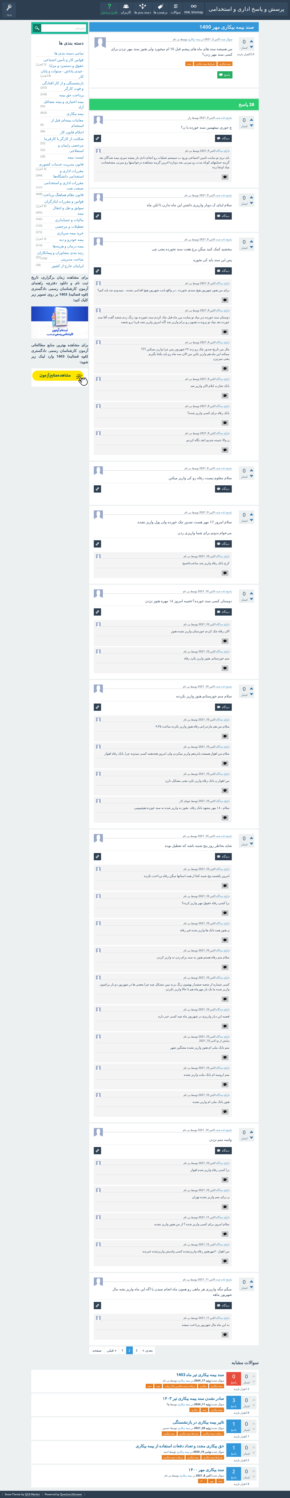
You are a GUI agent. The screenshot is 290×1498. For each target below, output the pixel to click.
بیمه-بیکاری (225, 63)
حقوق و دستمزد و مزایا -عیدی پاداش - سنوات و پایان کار (62, 71)
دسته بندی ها (142, 12)
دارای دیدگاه (223, 150)
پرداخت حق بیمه (71, 95)
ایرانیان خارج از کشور (67, 266)
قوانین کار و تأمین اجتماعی (64, 60)
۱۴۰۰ (202, 1481)
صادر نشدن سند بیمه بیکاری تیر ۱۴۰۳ (193, 1398)
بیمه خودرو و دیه (71, 239)
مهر (212, 1481)
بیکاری (203, 1386)
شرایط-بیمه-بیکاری (205, 63)
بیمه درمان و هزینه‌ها (68, 246)
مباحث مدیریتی (72, 259)
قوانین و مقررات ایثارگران (64, 201)
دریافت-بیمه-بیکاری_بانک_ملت (180, 1386)
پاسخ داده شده (223, 117)
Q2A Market (32, 1494)
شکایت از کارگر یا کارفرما (64, 139)
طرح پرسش (109, 12)
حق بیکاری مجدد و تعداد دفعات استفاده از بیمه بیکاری (180, 1445)
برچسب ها (160, 12)
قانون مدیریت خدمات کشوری (61, 164)
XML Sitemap (193, 12)
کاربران (126, 12)
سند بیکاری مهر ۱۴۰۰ (206, 1469)
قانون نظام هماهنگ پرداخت (63, 195)
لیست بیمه (76, 157)
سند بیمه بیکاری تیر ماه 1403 (200, 1374)
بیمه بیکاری (194, 39)
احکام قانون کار (72, 132)
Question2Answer (71, 1494)
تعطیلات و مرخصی (69, 226)
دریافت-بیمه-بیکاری (212, 1433)
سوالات (176, 12)
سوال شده (226, 39)
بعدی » (148, 1350)
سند (189, 63)
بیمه (158, 1386)
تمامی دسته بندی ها (69, 53)
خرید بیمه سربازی (70, 233)
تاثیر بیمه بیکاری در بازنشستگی (198, 1422)
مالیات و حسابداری (69, 220)
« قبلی (111, 1350)
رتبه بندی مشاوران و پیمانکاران (60, 253)
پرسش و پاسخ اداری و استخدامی (246, 9)
